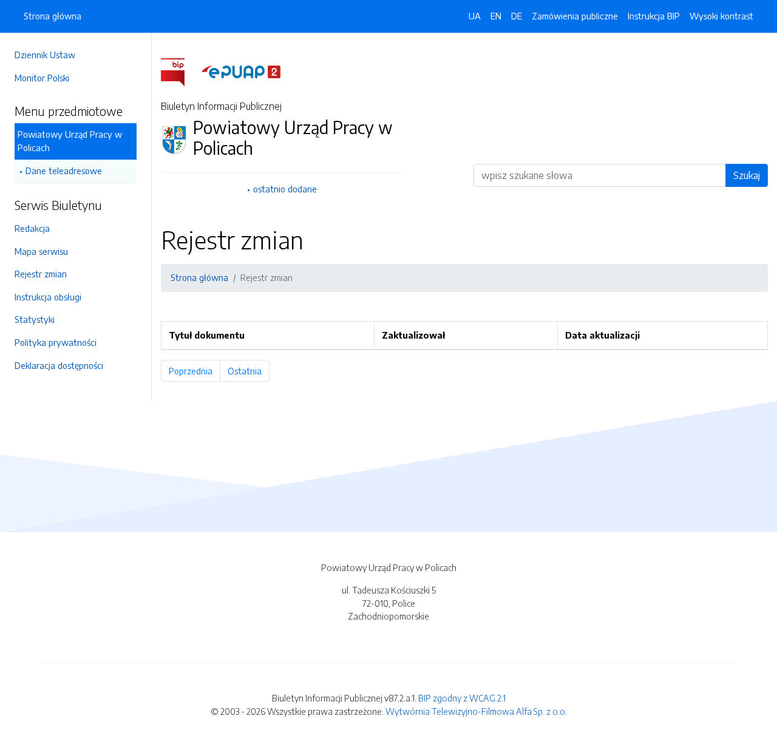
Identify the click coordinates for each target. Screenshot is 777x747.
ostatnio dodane (285, 188)
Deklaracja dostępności (59, 365)
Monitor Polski (42, 77)
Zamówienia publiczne (575, 15)
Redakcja (32, 228)
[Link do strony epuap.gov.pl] (241, 71)
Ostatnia (249, 370)
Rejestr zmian (41, 273)
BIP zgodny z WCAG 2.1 (462, 697)
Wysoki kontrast (721, 15)
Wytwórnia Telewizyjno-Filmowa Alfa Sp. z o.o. (476, 711)
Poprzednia (194, 370)
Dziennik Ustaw (45, 54)
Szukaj (746, 175)
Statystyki (35, 319)
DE (516, 15)
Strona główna (52, 15)
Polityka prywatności (56, 342)
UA (475, 15)
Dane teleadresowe (63, 170)
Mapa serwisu (41, 251)
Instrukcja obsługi (48, 296)
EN (495, 15)
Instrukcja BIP (654, 15)
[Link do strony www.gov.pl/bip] (180, 71)
